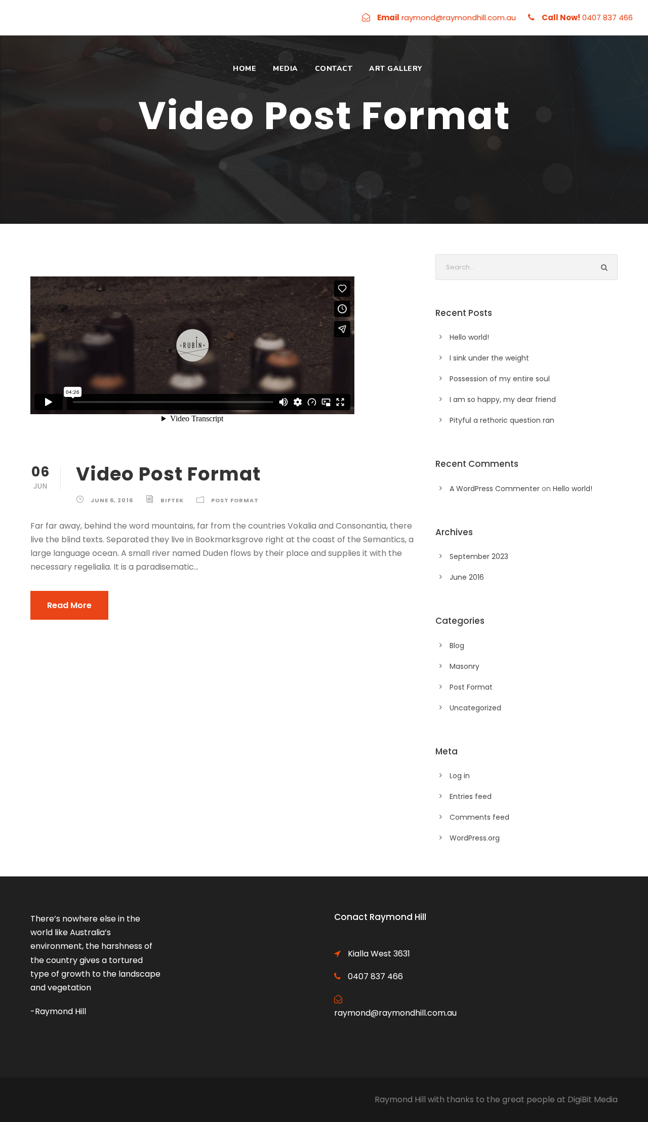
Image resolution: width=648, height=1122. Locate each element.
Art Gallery (396, 68)
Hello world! (469, 337)
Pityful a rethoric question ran (502, 420)
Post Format (235, 500)
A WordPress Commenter (495, 489)
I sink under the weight (489, 358)
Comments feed (479, 817)
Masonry (464, 666)
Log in (460, 776)
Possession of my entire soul (500, 379)
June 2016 (467, 577)
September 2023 (479, 556)
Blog (457, 645)
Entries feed (471, 796)
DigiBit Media (593, 1099)
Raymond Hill (400, 1099)
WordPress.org (475, 838)
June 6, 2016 (112, 500)
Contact (334, 68)
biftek (172, 500)
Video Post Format (168, 474)
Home (244, 68)
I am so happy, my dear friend (503, 399)
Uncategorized (475, 708)
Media (285, 68)
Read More (69, 605)
